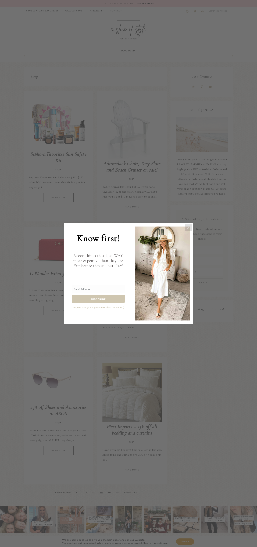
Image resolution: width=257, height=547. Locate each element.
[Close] (188, 227)
